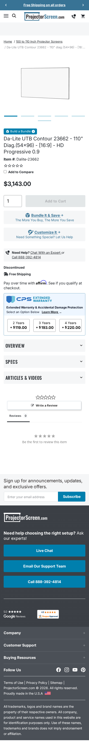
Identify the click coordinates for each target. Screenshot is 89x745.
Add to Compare (21, 172)
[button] (6, 15)
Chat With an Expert (45, 252)
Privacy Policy (36, 683)
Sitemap (56, 683)
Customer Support (20, 645)
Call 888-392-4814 (26, 257)
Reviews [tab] (15, 416)
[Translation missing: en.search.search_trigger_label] (14, 16)
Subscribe (72, 496)
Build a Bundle (20, 131)
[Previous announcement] (6, 5)
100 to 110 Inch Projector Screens (39, 41)
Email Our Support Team (44, 566)
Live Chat (44, 550)
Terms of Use (13, 683)
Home (8, 41)
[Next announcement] (83, 5)
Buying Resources (20, 657)
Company (12, 632)
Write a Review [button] (47, 405)
